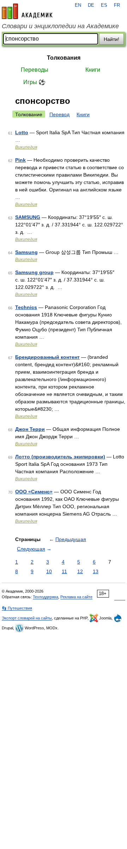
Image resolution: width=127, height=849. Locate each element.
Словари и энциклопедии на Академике (60, 26)
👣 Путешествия (17, 608)
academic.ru (27, 11)
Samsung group (34, 272)
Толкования (63, 58)
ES (104, 5)
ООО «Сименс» (34, 491)
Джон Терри (30, 429)
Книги (92, 70)
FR (117, 5)
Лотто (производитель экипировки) (60, 456)
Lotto (21, 132)
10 (49, 571)
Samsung (26, 252)
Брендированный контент (47, 357)
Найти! (111, 39)
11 (64, 571)
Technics (26, 307)
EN (78, 5)
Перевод (59, 114)
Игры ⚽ (34, 82)
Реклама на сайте (76, 597)
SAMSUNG (27, 217)
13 (95, 571)
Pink (20, 160)
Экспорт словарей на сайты (27, 618)
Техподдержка (45, 597)
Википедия (26, 147)
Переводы (34, 70)
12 (80, 571)
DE (91, 5)
